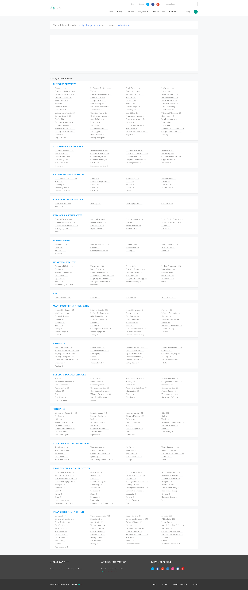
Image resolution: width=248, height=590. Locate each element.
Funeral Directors (169, 391)
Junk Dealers (96, 110)
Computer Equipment (171, 157)
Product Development (100, 313)
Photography (132, 178)
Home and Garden (134, 413)
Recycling (131, 110)
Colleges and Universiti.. (171, 132)
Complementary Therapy (136, 279)
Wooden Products (169, 485)
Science (165, 322)
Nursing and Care (134, 272)
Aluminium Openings (170, 488)
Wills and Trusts (168, 297)
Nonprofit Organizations (136, 388)
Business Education (169, 379)
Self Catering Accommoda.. (101, 460)
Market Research (169, 101)
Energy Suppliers (133, 319)
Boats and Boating (134, 531)
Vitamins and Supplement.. (102, 275)
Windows (95, 488)
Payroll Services (133, 225)
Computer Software (63, 125)
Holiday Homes (168, 450)
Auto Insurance (61, 547)
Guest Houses (61, 456)
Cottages (130, 460)
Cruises (165, 541)
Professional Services (100, 88)
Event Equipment (134, 203)
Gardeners (131, 478)
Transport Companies (100, 516)
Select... (130, 104)
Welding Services (133, 485)
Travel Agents (62, 447)
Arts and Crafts (168, 178)
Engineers (130, 135)
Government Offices (169, 397)
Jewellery (165, 135)
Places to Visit (97, 450)
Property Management (64, 357)
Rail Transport (96, 541)
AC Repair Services (135, 94)
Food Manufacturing (99, 244)
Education (95, 122)
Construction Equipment (65, 482)
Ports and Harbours (134, 544)
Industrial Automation (171, 313)
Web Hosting (61, 160)
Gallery (119, 12)
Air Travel (166, 528)
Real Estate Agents (63, 347)
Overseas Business (63, 97)
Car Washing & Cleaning (172, 531)
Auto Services (61, 525)
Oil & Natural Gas (99, 316)
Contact (195, 584)
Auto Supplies (96, 132)
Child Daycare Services (100, 391)
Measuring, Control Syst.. (172, 319)
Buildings (166, 357)
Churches (130, 397)
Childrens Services (169, 388)
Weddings (95, 203)
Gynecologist (167, 275)
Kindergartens (132, 391)
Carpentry (166, 316)
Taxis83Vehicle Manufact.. (137, 534)
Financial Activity (64, 219)
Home (111, 12)
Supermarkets (132, 247)
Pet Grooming (97, 104)
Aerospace (59, 329)
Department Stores (63, 425)
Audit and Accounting (64, 122)
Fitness (131, 266)
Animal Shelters (97, 119)
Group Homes (132, 385)
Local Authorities (62, 385)
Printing (166, 91)
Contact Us (173, 12)
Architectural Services (64, 475)
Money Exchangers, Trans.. (172, 222)
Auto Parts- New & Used (172, 534)
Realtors (94, 357)
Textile (165, 419)
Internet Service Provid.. (137, 153)
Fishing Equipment (134, 428)
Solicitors (131, 297)
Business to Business (65, 91)
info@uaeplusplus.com (109, 572)
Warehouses (60, 363)
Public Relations (62, 107)
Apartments (131, 453)
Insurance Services (134, 219)
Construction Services (65, 472)
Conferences (167, 203)
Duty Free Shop (61, 432)
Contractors (60, 135)
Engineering (132, 313)
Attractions (131, 450)
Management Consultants (101, 94)
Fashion (165, 182)
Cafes (59, 247)
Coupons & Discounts (99, 428)
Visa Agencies (62, 450)
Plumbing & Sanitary (170, 478)
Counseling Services (99, 385)
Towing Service (97, 525)
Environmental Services (65, 382)
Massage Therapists (98, 138)
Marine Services (97, 534)
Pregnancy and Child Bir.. (101, 279)
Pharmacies (97, 266)
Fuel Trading (167, 432)
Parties (94, 188)
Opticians (60, 279)
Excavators (95, 497)
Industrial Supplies (99, 310)
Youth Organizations (169, 394)
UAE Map (130, 12)
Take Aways (60, 250)
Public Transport (98, 382)
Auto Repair (95, 125)
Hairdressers (61, 275)
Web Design (167, 150)
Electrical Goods (98, 416)
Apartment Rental (134, 354)
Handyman (166, 482)
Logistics (166, 516)
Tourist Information (170, 447)
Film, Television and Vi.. (66, 178)
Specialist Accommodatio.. (172, 453)
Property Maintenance (99, 128)
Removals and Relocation (65, 128)
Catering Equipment (99, 250)
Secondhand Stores (169, 425)
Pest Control (61, 101)
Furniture (60, 104)
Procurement (131, 229)
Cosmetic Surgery (169, 272)
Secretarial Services (170, 104)
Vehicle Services (134, 516)
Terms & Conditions (180, 584)
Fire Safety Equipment (170, 360)
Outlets (165, 416)
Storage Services (98, 101)
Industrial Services (134, 310)
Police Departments (63, 400)
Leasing (165, 225)
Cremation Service (98, 113)
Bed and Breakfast (134, 456)
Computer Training (98, 160)
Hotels (130, 447)
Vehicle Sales (168, 519)
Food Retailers (133, 244)
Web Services (61, 153)
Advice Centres (62, 388)
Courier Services (97, 531)
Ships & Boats (97, 528)
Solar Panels (132, 322)
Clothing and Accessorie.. (65, 132)
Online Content (62, 157)
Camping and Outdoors (65, 428)
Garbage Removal (63, 116)
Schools (59, 379)
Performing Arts (62, 188)
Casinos (130, 182)
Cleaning (131, 101)
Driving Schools (97, 538)
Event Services (63, 203)
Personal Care (168, 269)
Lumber (165, 500)
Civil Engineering (134, 316)
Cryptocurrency (168, 160)
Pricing (164, 584)
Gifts (165, 413)
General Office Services (65, 94)
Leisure (94, 185)
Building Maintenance (135, 125)
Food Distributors (169, 244)
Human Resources (169, 97)
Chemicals (95, 491)
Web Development (169, 119)
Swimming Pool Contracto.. (172, 128)
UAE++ (80, 584)
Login (133, 4)
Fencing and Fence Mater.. (137, 488)
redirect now (124, 25)
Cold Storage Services (99, 116)
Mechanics (131, 538)
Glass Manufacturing (170, 491)
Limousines (131, 525)
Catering (94, 247)
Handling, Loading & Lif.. (137, 528)
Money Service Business (172, 219)
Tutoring (130, 382)
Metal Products (62, 313)
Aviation (165, 538)
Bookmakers (167, 188)
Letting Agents (132, 363)
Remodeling (96, 485)
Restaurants (61, 244)
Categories (142, 12)
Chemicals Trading (63, 316)
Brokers (130, 222)
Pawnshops (166, 229)
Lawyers (95, 297)
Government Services (99, 388)
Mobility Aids (167, 279)
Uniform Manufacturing (65, 113)
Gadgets (130, 419)
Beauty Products (98, 269)
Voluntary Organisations (100, 394)
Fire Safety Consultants (100, 107)
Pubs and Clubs (168, 185)
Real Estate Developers (171, 347)
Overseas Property (134, 360)
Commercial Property (170, 354)
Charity (130, 394)
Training (131, 97)
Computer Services (135, 150)
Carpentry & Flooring (135, 475)
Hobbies (130, 185)
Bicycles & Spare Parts (65, 519)
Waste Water (61, 110)
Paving (58, 494)
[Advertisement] (124, 53)
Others (60, 88)
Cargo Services (62, 522)
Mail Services (61, 163)
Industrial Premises (98, 319)
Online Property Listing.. (136, 357)
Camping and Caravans (100, 453)
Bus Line (59, 544)
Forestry (130, 497)
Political (94, 400)
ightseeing (95, 456)
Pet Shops (95, 425)
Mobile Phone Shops (64, 422)
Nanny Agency (167, 116)
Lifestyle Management (100, 182)
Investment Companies (65, 222)
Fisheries (130, 326)
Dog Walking (61, 119)
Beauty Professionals (135, 269)
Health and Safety (169, 94)
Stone (58, 335)
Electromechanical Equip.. (66, 478)
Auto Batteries (61, 534)
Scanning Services (134, 163)
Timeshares (166, 125)
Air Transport (61, 528)
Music (59, 182)
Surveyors (60, 485)
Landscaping (167, 122)
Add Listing (185, 12)
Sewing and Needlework (100, 282)
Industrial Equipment (64, 310)
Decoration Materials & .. (172, 475)
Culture (130, 188)
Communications (134, 157)
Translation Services (64, 460)
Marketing (167, 88)
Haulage (94, 544)
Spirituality (132, 275)
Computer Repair (98, 157)
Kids (58, 419)
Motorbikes (167, 522)
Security (165, 332)
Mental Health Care (99, 272)
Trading (95, 91)
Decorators (95, 475)
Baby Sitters (132, 113)
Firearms (94, 326)
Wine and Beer (168, 247)
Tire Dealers (131, 128)
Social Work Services (135, 379)
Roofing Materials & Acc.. (137, 482)
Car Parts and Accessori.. (136, 329)
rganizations (95, 285)
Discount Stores (97, 135)
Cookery (130, 250)
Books (94, 419)
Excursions (166, 456)
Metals (93, 494)
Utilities (59, 319)
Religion (59, 391)
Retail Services (97, 97)
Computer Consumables (136, 160)
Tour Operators (97, 447)
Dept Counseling (97, 229)
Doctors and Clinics (64, 266)
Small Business (134, 88)
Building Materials (134, 472)
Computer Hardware (99, 153)
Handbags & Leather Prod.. (172, 422)
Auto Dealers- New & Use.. (137, 132)
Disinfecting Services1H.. (171, 326)
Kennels (130, 122)
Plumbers (60, 488)
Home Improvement (135, 350)
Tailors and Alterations (171, 113)
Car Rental (60, 516)
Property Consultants (99, 350)
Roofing (94, 478)
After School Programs (99, 397)
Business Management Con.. (137, 119)
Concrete (165, 494)
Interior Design (133, 107)
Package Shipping (134, 522)
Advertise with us (159, 12)
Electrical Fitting (168, 329)
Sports (94, 178)
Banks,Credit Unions (99, 222)
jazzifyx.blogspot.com (89, 25)
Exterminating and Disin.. (65, 285)
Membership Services (135, 116)
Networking (167, 153)
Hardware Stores (97, 422)
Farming (94, 322)
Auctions (59, 366)
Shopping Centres (98, 413)
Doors (58, 491)
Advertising (133, 91)
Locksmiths (131, 494)
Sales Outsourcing (169, 107)
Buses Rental (96, 519)
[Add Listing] (196, 12)
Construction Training (135, 491)
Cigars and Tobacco (135, 416)
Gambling (60, 185)
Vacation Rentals (97, 363)
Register (141, 4)
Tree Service (167, 110)
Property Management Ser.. (67, 350)
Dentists (59, 269)
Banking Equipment (63, 229)
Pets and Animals (62, 191)
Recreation (60, 453)
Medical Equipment (171, 266)
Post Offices (60, 397)
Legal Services (61, 138)
